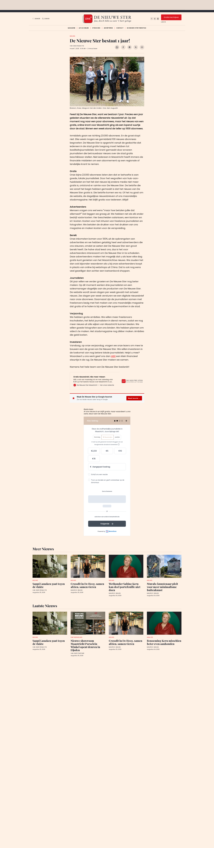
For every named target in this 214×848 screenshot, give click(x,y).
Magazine (71, 28)
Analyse (150, 637)
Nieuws (72, 36)
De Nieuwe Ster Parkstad (136, 28)
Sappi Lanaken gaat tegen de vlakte (49, 585)
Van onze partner (77, 653)
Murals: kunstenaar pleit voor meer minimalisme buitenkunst (162, 587)
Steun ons (96, 28)
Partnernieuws (76, 637)
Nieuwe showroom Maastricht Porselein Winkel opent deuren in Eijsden (85, 645)
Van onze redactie (77, 46)
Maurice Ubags (77, 590)
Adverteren (108, 28)
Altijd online (84, 28)
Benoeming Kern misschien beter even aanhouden (164, 642)
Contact (119, 28)
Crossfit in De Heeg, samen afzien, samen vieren (87, 585)
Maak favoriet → (134, 398)
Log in (163, 22)
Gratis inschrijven (171, 17)
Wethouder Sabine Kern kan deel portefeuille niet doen (124, 587)
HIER (113, 356)
